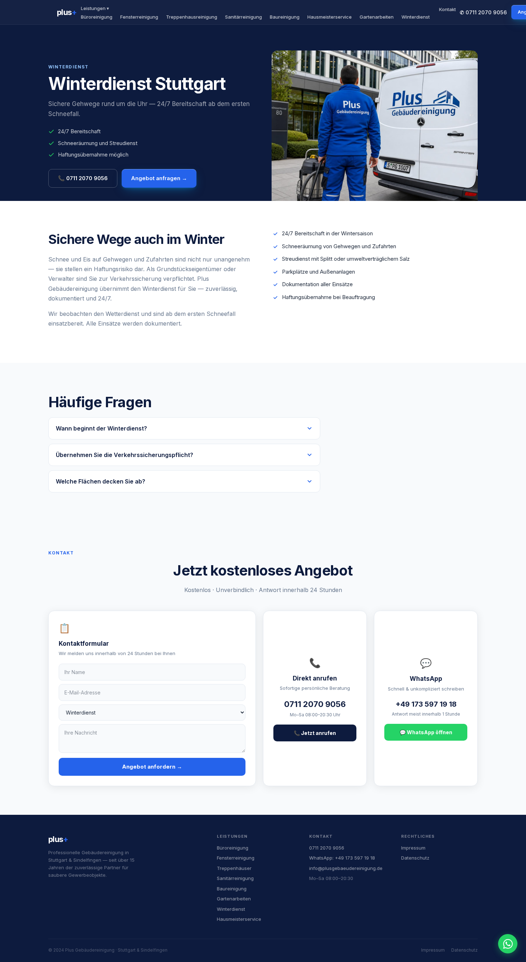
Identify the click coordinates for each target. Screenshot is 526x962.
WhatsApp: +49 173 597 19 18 (342, 858)
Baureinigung (284, 17)
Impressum (413, 848)
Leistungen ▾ (95, 8)
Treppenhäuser (234, 868)
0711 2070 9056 (326, 848)
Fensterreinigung (139, 17)
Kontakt (447, 9)
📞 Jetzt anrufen (315, 733)
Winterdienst (415, 17)
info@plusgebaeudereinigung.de (346, 868)
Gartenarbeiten (377, 17)
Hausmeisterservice (329, 17)
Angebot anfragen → (159, 178)
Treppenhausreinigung (191, 17)
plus (67, 12)
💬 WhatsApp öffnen (426, 732)
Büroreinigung (96, 17)
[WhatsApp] (507, 943)
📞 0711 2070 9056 (83, 178)
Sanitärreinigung (243, 17)
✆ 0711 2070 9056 (483, 12)
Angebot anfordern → (152, 766)
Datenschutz (415, 858)
